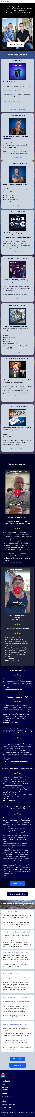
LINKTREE (13, 95)
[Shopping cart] (33, 1)
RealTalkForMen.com (11, 90)
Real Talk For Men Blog (11, 101)
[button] (29, 1)
